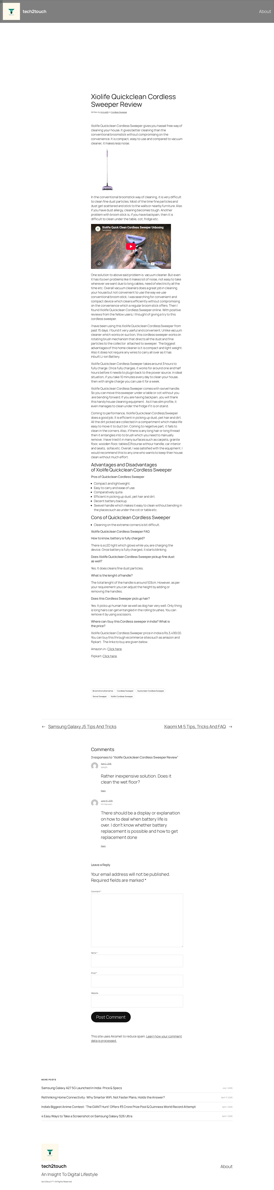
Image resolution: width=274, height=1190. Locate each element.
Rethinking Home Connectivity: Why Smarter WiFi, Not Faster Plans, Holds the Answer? (103, 1097)
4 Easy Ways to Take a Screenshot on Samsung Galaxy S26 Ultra (86, 1116)
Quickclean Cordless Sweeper (150, 690)
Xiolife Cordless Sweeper (122, 696)
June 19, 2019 (107, 800)
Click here (114, 649)
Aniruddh (104, 112)
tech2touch (34, 11)
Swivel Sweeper (100, 696)
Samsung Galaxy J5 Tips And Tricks (82, 726)
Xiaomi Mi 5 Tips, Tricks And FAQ (195, 726)
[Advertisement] (137, 53)
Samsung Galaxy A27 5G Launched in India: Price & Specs (81, 1088)
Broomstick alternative (103, 690)
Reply (103, 790)
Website (94, 993)
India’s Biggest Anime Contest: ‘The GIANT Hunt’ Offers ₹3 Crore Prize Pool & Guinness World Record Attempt (118, 1107)
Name (94, 952)
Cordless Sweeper (119, 112)
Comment (96, 891)
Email (94, 973)
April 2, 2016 (106, 763)
